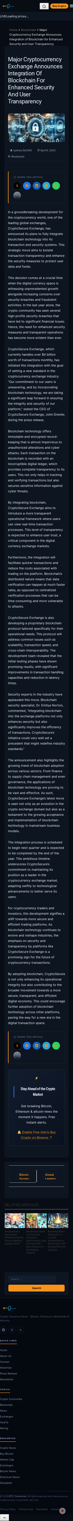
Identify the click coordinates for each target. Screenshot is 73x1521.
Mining (4, 1428)
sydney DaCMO (22, 150)
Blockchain (28, 30)
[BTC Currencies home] (36, 1308)
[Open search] (44, 6)
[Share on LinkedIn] (36, 186)
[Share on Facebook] (27, 186)
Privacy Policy (8, 1509)
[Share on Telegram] (46, 186)
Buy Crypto (59, 5)
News (3, 1410)
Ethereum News (10, 1477)
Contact (5, 1361)
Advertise (6, 1367)
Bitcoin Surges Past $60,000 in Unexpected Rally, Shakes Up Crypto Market (25, 1176)
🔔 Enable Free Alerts (33, 1132)
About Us (5, 1355)
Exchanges (6, 1416)
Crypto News (8, 1447)
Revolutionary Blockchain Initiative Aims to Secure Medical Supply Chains (14, 1237)
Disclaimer (6, 1482)
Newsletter (7, 1379)
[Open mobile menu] (71, 6)
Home (13, 30)
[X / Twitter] (12, 1329)
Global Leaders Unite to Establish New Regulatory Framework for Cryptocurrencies (50, 1176)
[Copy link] (17, 195)
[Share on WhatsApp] (56, 186)
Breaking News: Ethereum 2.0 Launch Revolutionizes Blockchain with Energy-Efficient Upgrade (56, 1240)
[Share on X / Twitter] (17, 186)
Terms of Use (26, 1509)
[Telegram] (3, 1329)
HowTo (4, 1422)
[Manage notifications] (62, 1511)
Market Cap (7, 1459)
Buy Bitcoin (6, 1453)
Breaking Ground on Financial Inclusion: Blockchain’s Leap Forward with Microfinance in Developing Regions (36, 1242)
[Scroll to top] (4, 1517)
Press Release (8, 1373)
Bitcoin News (8, 1471)
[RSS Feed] (20, 1329)
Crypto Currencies (11, 1399)
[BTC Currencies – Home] (8, 6)
